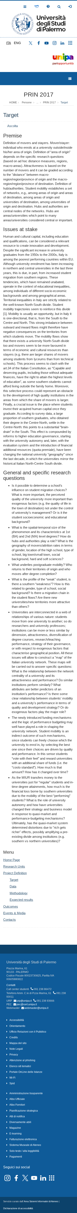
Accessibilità (16, 1020)
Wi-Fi (12, 1077)
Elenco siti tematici (20, 1066)
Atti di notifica (17, 1116)
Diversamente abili (20, 1122)
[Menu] (70, 78)
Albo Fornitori (17, 1104)
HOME (13, 102)
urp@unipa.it (24, 1000)
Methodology (19, 893)
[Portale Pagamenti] (36, 6)
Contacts (9, 919)
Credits (13, 1037)
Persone (27, 102)
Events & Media (14, 913)
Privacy (13, 1054)
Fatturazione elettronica (23, 1139)
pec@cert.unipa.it (26, 1004)
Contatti (10, 985)
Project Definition (15, 873)
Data (13, 886)
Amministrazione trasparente (26, 1093)
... (37, 102)
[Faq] (48, 6)
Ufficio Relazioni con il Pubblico (27, 1031)
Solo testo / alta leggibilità (24, 1150)
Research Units (14, 866)
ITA (8, 43)
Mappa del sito (18, 1043)
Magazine (15, 1127)
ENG (17, 43)
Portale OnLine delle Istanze (25, 1071)
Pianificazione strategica (23, 1110)
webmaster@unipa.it (36, 1008)
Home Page (11, 860)
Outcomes (10, 906)
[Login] (70, 6)
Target (64, 102)
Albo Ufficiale (17, 1099)
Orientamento (17, 1026)
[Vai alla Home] (38, 19)
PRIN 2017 (38, 94)
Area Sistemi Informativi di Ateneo (41, 1201)
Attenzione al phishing (22, 1060)
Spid (12, 1083)
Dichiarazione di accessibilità (18, 1208)
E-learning (15, 1133)
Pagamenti (15, 1156)
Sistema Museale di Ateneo (25, 1145)
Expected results (21, 899)
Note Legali (16, 1048)
